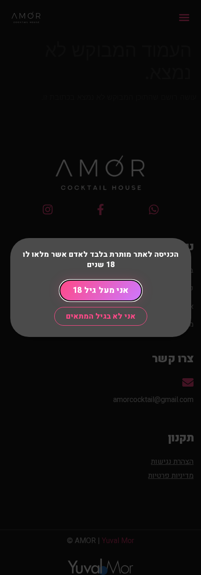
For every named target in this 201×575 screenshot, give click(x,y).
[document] (100, 287)
